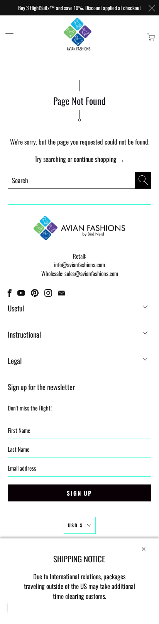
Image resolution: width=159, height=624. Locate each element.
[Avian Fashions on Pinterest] (35, 293)
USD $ (75, 525)
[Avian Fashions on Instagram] (48, 293)
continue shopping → (99, 159)
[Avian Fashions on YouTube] (21, 293)
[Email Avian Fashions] (61, 293)
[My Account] (7, 36)
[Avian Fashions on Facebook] (10, 293)
